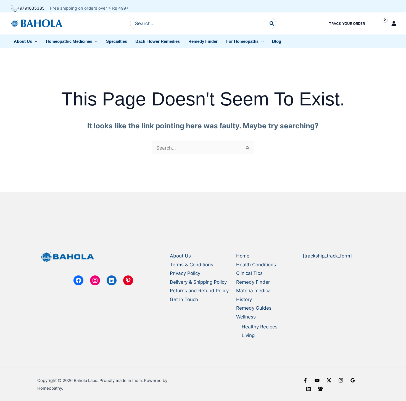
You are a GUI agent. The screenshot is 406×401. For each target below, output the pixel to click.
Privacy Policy (185, 273)
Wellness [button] (246, 317)
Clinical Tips (249, 273)
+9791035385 (30, 8)
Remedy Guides (253, 308)
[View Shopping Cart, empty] (380, 23)
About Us (180, 256)
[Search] (272, 23)
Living (248, 335)
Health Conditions (256, 264)
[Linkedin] (308, 388)
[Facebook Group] (320, 388)
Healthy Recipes (260, 327)
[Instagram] (340, 380)
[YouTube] (317, 380)
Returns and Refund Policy (199, 290)
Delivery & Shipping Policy (198, 282)
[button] (26, 41)
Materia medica (253, 290)
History (244, 299)
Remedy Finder (253, 282)
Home (242, 256)
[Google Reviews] (352, 380)
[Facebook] (305, 380)
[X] (328, 380)
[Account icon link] (393, 23)
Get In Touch (184, 299)
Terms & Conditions (191, 264)
